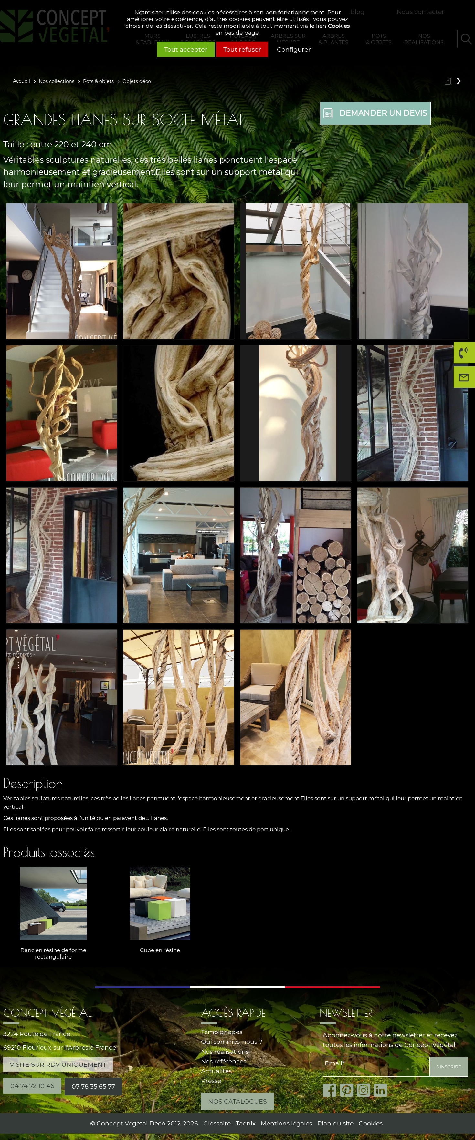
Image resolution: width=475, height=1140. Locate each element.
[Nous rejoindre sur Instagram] (365, 1090)
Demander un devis (383, 113)
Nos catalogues (237, 1101)
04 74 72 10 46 (32, 1086)
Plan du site (335, 1123)
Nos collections (56, 81)
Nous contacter (466, 387)
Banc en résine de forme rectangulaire (53, 953)
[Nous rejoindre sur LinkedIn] (382, 1090)
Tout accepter (185, 49)
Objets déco (136, 81)
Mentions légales (286, 1123)
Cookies (339, 25)
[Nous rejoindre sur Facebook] (331, 1090)
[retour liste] (449, 81)
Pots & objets (98, 81)
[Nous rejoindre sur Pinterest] (348, 1090)
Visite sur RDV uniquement (58, 1064)
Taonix (246, 1123)
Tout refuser (242, 49)
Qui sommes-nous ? (231, 1041)
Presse (211, 1080)
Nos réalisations (225, 1051)
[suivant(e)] (458, 81)
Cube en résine (160, 950)
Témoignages (221, 1032)
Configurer (294, 49)
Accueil (21, 81)
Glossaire (217, 1123)
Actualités (216, 1071)
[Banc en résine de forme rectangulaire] (53, 903)
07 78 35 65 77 (93, 1086)
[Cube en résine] (160, 903)
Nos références (223, 1061)
